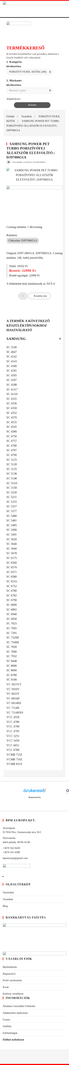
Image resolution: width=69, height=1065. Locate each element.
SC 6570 (11, 567)
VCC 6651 (12, 745)
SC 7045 (11, 628)
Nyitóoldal (8, 892)
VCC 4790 (12, 726)
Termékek (8, 899)
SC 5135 (11, 469)
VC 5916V (13, 689)
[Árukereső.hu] (35, 792)
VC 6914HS (13, 703)
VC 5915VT (13, 684)
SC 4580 (11, 431)
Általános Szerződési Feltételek (19, 1006)
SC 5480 (11, 515)
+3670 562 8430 (11, 848)
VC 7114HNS (14, 712)
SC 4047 (11, 351)
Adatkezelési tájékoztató (15, 1013)
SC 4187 (11, 379)
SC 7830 (11, 646)
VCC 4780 (12, 721)
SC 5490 (11, 529)
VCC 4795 (12, 731)
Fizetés (6, 1019)
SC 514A (11, 483)
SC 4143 (11, 361)
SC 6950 (11, 618)
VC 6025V (13, 693)
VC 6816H (13, 698)
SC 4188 (11, 384)
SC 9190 (11, 679)
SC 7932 (11, 656)
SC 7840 (11, 651)
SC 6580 (11, 576)
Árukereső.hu (35, 797)
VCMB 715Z (14, 754)
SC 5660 (11, 548)
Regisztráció (9, 973)
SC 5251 (11, 497)
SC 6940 (11, 614)
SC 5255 (11, 501)
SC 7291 (11, 632)
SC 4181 (11, 370)
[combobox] (29, 72)
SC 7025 (11, 623)
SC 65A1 (11, 581)
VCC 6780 (12, 749)
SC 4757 (11, 440)
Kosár (6, 987)
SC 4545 (11, 426)
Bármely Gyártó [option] (17, 90)
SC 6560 (11, 562)
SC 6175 (11, 557)
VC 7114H (12, 707)
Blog (5, 906)
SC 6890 (11, 604)
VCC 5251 (12, 736)
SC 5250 (11, 492)
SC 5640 (11, 543)
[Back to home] (35, 8)
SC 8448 (11, 660)
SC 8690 (11, 670)
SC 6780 (11, 590)
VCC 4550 (12, 717)
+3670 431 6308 (11, 852)
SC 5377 (11, 511)
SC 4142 (11, 356)
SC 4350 (11, 408)
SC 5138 (11, 473)
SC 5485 (11, 525)
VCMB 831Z (14, 763)
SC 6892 (11, 609)
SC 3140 (11, 347)
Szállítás (7, 1026)
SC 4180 (11, 366)
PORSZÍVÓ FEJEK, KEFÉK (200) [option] (28, 71)
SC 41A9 (11, 394)
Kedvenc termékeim (13, 993)
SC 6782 (11, 595)
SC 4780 (11, 445)
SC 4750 (11, 436)
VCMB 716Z (14, 759)
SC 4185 (11, 375)
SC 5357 (11, 506)
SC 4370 (11, 417)
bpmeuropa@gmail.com (15, 858)
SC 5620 (11, 539)
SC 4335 (11, 398)
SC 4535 (11, 422)
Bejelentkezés (10, 967)
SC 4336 (11, 403)
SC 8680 (11, 665)
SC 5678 (11, 553)
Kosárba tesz (40, 296)
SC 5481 (11, 520)
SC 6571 (11, 572)
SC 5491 (11, 534)
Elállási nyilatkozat (13, 1039)
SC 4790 (11, 454)
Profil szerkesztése (12, 980)
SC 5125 (11, 459)
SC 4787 (11, 450)
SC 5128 (11, 464)
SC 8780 (11, 675)
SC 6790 (11, 600)
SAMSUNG (16, 339)
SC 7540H (12, 642)
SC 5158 (11, 487)
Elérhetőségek (10, 1033)
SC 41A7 (11, 389)
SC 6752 (11, 586)
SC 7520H (12, 637)
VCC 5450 (12, 740)
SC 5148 (11, 478)
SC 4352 (11, 412)
